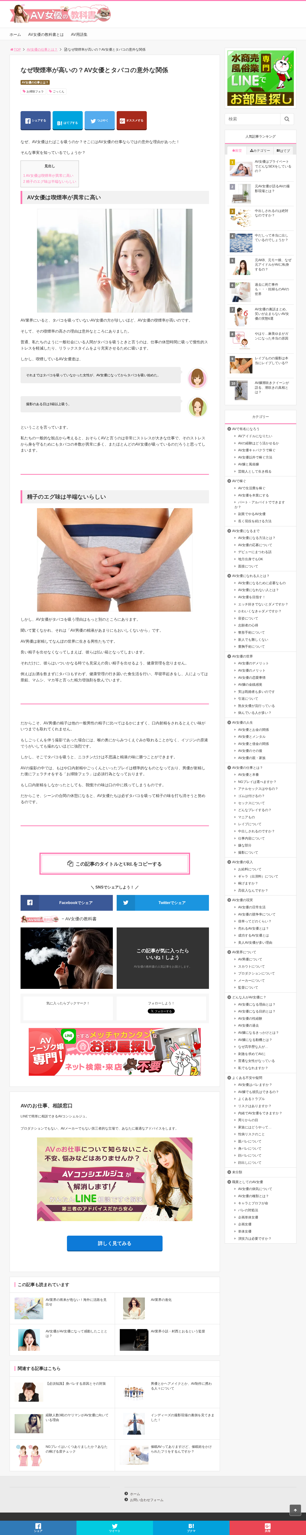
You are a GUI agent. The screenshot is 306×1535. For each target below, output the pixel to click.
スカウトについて (251, 966)
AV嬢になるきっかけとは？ (258, 1032)
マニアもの (246, 817)
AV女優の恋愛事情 (252, 677)
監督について (248, 987)
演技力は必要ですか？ (255, 1238)
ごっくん (58, 91)
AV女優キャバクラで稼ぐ (257, 450)
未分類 (237, 1172)
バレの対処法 (248, 1210)
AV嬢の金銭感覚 (250, 684)
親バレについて (250, 1141)
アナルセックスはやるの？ (258, 789)
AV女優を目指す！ (252, 597)
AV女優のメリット (252, 670)
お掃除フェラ (35, 91)
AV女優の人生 (242, 722)
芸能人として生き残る (255, 471)
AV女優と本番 (248, 774)
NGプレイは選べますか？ (257, 782)
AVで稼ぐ (239, 481)
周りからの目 (248, 1120)
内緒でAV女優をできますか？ (260, 1113)
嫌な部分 (244, 845)
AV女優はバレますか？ (255, 1085)
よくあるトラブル (251, 1099)
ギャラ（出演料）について (258, 876)
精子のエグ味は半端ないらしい (49, 181)
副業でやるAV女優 (252, 514)
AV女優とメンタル (252, 736)
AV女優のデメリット (253, 663)
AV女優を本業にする (253, 495)
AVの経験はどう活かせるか (258, 443)
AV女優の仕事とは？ (42, 49)
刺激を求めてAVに (252, 1054)
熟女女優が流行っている (256, 706)
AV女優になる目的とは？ (257, 1011)
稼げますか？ (248, 883)
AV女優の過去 (248, 1025)
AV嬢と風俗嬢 (248, 464)
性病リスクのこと (251, 1134)
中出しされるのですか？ (256, 831)
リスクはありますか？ (255, 1106)
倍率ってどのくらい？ (255, 921)
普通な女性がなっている (256, 1061)
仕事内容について (251, 838)
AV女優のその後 (250, 751)
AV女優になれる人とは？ (251, 576)
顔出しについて (250, 1162)
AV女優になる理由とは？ (257, 1004)
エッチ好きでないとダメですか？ (263, 604)
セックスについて (251, 803)
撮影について (248, 852)
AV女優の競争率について (257, 914)
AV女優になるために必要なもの (262, 583)
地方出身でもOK (250, 559)
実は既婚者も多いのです (256, 692)
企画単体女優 (248, 1217)
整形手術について (251, 632)
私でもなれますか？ (253, 1068)
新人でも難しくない (253, 639)
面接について (248, 566)
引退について (248, 698)
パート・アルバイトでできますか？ (260, 504)
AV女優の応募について (255, 545)
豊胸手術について (251, 646)
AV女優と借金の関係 (253, 744)
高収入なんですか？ (253, 890)
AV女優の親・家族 (252, 758)
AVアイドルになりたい (255, 436)
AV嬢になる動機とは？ (255, 1040)
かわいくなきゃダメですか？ (260, 611)
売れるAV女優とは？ (253, 928)
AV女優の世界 (242, 656)
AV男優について (250, 959)
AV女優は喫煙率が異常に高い (48, 175)
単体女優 (244, 1231)
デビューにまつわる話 (255, 552)
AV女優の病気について (255, 1189)
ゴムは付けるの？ (251, 796)
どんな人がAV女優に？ (249, 997)
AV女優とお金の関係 (253, 730)
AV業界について (244, 952)
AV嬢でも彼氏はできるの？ (258, 1092)
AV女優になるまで (246, 531)
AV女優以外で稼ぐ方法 (255, 457)
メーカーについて (251, 980)
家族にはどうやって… (255, 1127)
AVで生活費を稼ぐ (252, 488)
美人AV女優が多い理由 (255, 942)
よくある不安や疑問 (247, 1078)
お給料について (250, 869)
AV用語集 (79, 34)
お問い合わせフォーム (147, 1500)
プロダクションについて (256, 973)
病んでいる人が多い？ (255, 713)
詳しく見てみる (114, 1243)
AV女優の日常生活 (252, 907)
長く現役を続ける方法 (255, 521)
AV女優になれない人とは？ (258, 590)
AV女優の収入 (242, 862)
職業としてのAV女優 (247, 1182)
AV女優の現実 (242, 900)
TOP (17, 49)
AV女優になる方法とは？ (257, 538)
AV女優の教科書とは (46, 34)
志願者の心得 (248, 625)
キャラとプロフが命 (253, 1203)
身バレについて (250, 1148)
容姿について (248, 618)
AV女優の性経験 (250, 1018)
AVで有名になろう (246, 429)
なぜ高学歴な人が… (253, 1047)
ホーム (15, 34)
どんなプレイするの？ (255, 810)
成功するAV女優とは (253, 935)
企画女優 (244, 1224)
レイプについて (250, 824)
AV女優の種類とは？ (253, 1196)
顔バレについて (250, 1155)
